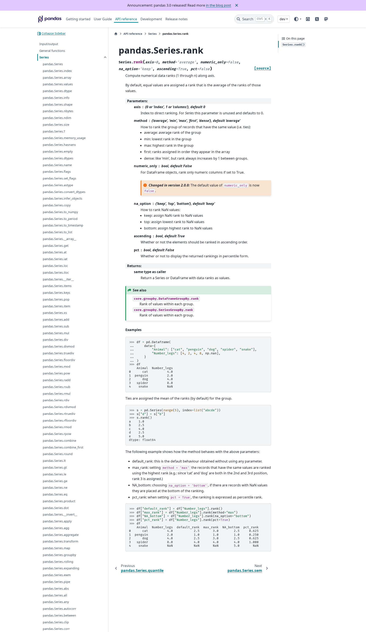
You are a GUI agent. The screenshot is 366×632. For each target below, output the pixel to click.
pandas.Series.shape (57, 105)
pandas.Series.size (56, 125)
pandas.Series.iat (55, 259)
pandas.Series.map (56, 548)
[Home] (116, 34)
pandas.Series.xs (55, 313)
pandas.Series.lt (54, 461)
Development (151, 19)
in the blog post (218, 5)
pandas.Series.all (55, 595)
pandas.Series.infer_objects (62, 199)
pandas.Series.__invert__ (60, 515)
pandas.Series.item (56, 306)
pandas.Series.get (55, 246)
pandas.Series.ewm (57, 575)
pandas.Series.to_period (60, 219)
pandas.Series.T (54, 132)
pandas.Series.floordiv (59, 360)
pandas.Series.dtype (57, 91)
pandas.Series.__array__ (59, 239)
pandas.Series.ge (55, 481)
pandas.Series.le (54, 474)
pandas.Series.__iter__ (58, 279)
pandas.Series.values (58, 84)
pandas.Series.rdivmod (59, 407)
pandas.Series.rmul (57, 394)
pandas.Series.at (55, 252)
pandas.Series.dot (56, 508)
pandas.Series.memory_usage (64, 138)
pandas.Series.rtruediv (59, 414)
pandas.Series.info (56, 98)
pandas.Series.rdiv (56, 400)
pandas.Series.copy (57, 205)
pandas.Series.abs (56, 589)
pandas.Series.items (57, 286)
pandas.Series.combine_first (63, 448)
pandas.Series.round (58, 454)
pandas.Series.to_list (57, 232)
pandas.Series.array (57, 78)
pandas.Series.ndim (57, 118)
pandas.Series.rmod (57, 427)
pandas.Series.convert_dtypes (64, 192)
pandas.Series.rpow (57, 434)
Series (44, 57)
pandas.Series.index (57, 71)
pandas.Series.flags (57, 172)
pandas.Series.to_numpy (60, 212)
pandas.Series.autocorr (59, 609)
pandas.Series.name (57, 165)
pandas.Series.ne (55, 488)
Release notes (176, 19)
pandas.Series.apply (57, 521)
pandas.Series (53, 64)
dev (282, 19)
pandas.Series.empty (58, 152)
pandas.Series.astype (58, 185)
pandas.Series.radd (57, 380)
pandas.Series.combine (59, 441)
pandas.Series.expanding (61, 568)
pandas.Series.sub (56, 326)
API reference (126, 19)
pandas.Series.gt (55, 468)
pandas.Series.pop (56, 300)
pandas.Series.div (55, 340)
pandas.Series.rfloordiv (59, 420)
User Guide (103, 19)
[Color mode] (297, 19)
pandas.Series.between (59, 616)
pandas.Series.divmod (59, 347)
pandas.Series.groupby (59, 555)
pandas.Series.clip (56, 622)
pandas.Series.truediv (58, 353)
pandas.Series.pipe (56, 582)
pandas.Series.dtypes (58, 158)
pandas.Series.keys (56, 293)
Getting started (78, 19)
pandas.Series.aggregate (61, 535)
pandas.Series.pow (56, 373)
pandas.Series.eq (55, 495)
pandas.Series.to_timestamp (63, 226)
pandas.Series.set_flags (59, 179)
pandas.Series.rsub (56, 387)
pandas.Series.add (56, 320)
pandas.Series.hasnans (59, 145)
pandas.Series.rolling (58, 562)
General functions (52, 51)
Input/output (48, 44)
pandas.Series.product (59, 501)
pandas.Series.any (56, 602)
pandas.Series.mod (56, 367)
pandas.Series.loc (55, 266)
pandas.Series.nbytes (58, 111)
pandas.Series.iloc (56, 273)
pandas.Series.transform (60, 542)
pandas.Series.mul (56, 333)
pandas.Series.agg (56, 528)
